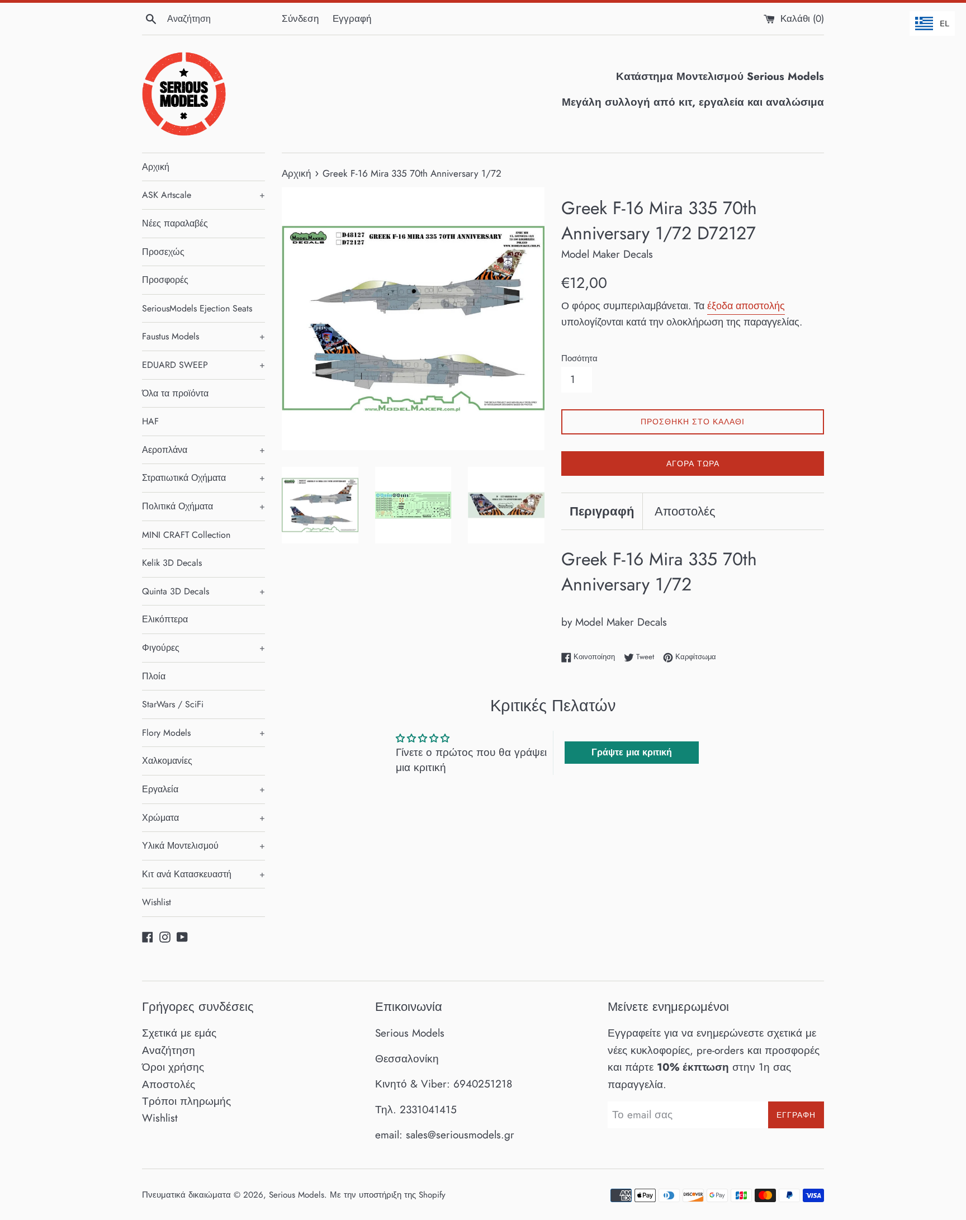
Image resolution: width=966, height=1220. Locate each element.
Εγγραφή (352, 18)
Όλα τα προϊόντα (175, 393)
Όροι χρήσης (173, 1067)
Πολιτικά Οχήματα (203, 506)
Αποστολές (685, 511)
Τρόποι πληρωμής (186, 1101)
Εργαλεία (203, 789)
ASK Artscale (203, 194)
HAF (150, 421)
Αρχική (155, 166)
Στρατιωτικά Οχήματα (203, 477)
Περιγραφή (602, 511)
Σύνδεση (300, 18)
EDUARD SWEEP (203, 364)
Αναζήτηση (168, 1050)
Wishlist (156, 902)
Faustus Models (203, 336)
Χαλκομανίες (167, 760)
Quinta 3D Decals (203, 591)
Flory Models (203, 732)
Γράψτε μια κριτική (631, 752)
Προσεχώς (163, 251)
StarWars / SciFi (172, 704)
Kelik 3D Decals (172, 562)
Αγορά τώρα (692, 463)
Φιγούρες (203, 647)
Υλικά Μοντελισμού (203, 845)
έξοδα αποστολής (746, 306)
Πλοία (153, 676)
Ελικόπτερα (165, 619)
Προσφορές (165, 279)
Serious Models (296, 1195)
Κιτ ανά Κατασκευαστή (203, 874)
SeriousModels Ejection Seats (197, 308)
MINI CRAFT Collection (186, 534)
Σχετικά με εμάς (179, 1033)
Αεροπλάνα (203, 449)
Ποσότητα (579, 358)
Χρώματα (203, 817)
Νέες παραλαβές (175, 223)
